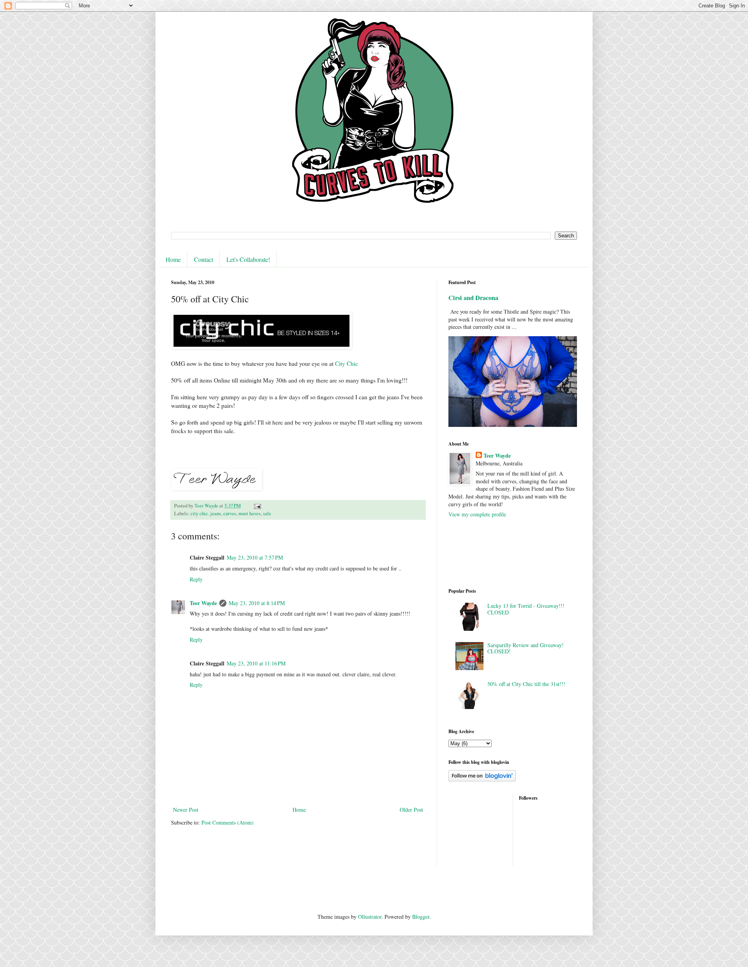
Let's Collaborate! (248, 259)
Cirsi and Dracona (473, 297)
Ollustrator (369, 916)
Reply (196, 579)
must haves (249, 513)
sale (267, 513)
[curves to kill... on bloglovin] (482, 779)
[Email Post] (257, 505)
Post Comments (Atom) (227, 822)
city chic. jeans (206, 513)
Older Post (411, 809)
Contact (203, 259)
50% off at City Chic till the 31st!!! (526, 684)
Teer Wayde (203, 603)
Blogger (420, 916)
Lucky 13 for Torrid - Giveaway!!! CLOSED (526, 609)
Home (173, 259)
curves (229, 513)
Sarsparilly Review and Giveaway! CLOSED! (525, 648)
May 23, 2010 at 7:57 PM (255, 557)
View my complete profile (477, 514)
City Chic (346, 363)
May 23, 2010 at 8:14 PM (257, 603)
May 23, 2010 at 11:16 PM (256, 663)
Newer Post (185, 809)
